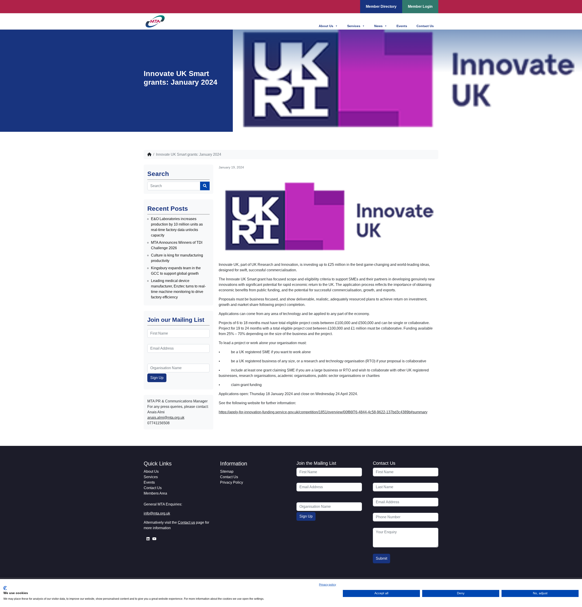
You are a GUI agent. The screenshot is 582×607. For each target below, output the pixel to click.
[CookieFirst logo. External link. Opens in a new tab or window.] (5, 588)
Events (401, 26)
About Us (326, 26)
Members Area (155, 493)
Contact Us (425, 26)
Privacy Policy (231, 482)
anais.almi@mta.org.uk (165, 417)
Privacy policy (327, 584)
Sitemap (226, 471)
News (378, 26)
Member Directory (381, 6)
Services (353, 26)
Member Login (420, 6)
